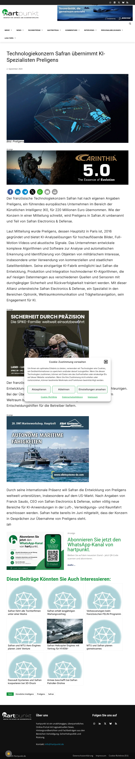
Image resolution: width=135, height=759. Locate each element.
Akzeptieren (39, 389)
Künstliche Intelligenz (25, 694)
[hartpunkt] (29, 13)
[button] (106, 361)
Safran (51, 694)
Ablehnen (63, 389)
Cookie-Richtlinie (49, 397)
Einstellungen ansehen (92, 389)
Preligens (41, 694)
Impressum (93, 397)
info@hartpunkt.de (54, 744)
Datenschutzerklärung (72, 397)
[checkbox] (8, 753)
